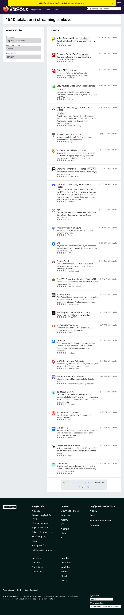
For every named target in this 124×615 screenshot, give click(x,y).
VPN (59, 243)
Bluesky (65, 576)
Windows (65, 515)
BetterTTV (61, 70)
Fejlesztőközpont (40, 527)
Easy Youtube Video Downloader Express (76, 86)
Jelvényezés (11, 53)
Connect (36, 562)
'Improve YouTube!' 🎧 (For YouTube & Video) (74, 108)
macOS (64, 520)
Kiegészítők (36, 9)
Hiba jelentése (39, 545)
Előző (65, 482)
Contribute (37, 567)
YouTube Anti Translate (67, 412)
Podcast (65, 580)
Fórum (35, 541)
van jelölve (25, 596)
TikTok (64, 571)
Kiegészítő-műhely (41, 523)
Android (65, 529)
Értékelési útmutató (42, 550)
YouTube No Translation (67, 325)
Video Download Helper (68, 38)
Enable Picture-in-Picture (68, 446)
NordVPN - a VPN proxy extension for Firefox (74, 185)
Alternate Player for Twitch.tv (70, 376)
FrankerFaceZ (63, 261)
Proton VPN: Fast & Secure (69, 228)
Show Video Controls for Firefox (71, 169)
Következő (100, 482)
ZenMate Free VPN (65, 392)
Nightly (93, 511)
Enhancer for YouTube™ (67, 54)
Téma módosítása (97, 603)
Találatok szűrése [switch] (14, 30)
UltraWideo (62, 464)
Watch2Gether (63, 294)
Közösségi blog (39, 536)
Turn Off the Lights (65, 134)
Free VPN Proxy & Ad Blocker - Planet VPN (76, 279)
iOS (62, 524)
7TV (59, 210)
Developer (37, 571)
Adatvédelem (8, 590)
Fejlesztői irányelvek (42, 532)
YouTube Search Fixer (67, 150)
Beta (92, 515)
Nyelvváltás (94, 596)
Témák (47, 9)
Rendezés (10, 37)
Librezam (61, 341)
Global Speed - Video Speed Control (73, 312)
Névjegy (36, 511)
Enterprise (95, 525)
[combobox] (104, 8)
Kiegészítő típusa (13, 45)
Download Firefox (70, 511)
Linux (63, 533)
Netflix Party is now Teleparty (70, 361)
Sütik (19, 590)
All (62, 537)
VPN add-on (62, 428)
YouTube (65, 567)
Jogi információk (31, 590)
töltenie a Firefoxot (76, 3)
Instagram (66, 562)
